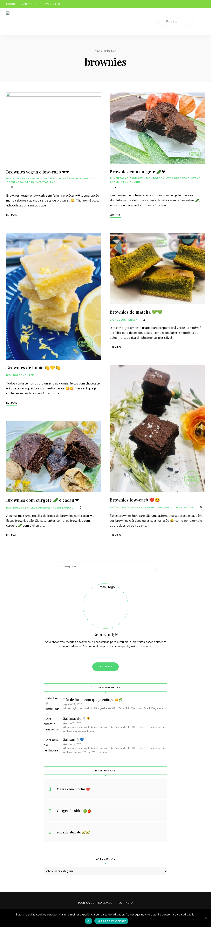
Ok (88, 920)
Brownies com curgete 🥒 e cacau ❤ (42, 500)
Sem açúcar (38, 178)
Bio (8, 178)
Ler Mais (105, 666)
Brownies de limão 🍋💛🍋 (33, 367)
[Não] (206, 918)
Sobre (11, 4)
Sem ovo (75, 178)
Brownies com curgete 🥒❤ (137, 171)
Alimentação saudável (127, 178)
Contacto (28, 4)
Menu (201, 22)
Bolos (18, 375)
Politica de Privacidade (111, 920)
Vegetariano (45, 182)
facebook (178, 4)
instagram (187, 4)
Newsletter (51, 4)
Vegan (29, 182)
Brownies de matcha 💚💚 (136, 312)
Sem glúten (57, 178)
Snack (87, 178)
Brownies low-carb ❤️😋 (135, 500)
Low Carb (20, 178)
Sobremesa (15, 182)
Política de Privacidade (95, 903)
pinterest (195, 4)
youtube (203, 4)
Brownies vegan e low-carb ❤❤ (37, 172)
